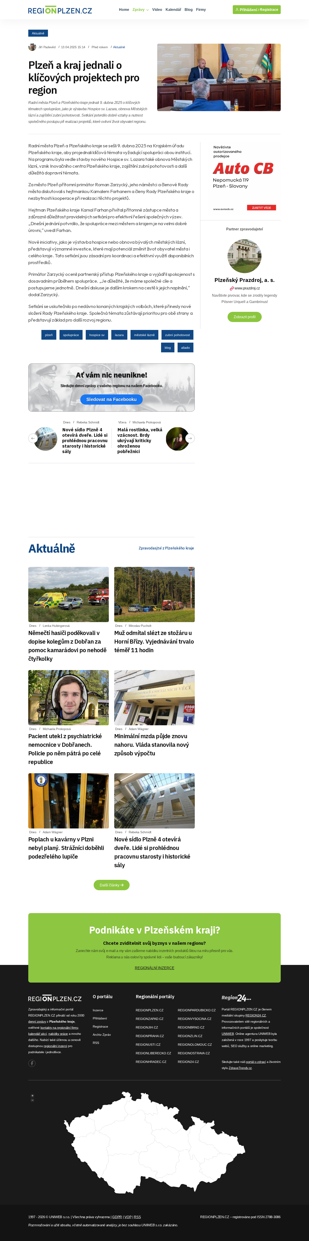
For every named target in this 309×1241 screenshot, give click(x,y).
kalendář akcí (37, 1034)
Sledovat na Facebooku (111, 399)
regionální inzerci (55, 1046)
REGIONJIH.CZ (147, 1027)
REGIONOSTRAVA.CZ (194, 1053)
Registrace (269, 9)
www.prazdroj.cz (247, 288)
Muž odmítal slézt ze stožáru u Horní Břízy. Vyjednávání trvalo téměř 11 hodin (154, 641)
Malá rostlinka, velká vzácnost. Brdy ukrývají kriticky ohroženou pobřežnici (139, 440)
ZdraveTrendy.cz (240, 1068)
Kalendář (173, 10)
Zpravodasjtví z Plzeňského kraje (166, 548)
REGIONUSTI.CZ (148, 1044)
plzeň (49, 335)
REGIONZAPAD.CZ (150, 1019)
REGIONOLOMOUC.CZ (195, 1044)
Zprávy (139, 10)
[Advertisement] (111, 498)
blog (168, 347)
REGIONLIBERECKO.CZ (153, 1053)
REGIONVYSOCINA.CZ (195, 1019)
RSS (96, 1043)
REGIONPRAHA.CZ (150, 1036)
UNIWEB (228, 1034)
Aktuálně (38, 33)
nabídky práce (58, 1034)
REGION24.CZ (188, 1062)
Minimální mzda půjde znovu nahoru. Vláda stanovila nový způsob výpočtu (151, 744)
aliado (185, 347)
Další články (110, 885)
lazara (119, 335)
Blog (189, 10)
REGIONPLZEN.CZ (150, 1010)
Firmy (201, 10)
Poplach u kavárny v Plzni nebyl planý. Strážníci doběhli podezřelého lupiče (66, 847)
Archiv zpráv (102, 1034)
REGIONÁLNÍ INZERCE (154, 968)
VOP (127, 1217)
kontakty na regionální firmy (59, 1027)
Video (157, 10)
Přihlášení (100, 1018)
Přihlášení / (249, 10)
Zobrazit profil (245, 317)
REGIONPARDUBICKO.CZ (197, 1010)
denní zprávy (37, 1021)
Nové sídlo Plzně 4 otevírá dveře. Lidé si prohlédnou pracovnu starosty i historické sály (84, 440)
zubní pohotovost (177, 335)
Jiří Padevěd (47, 47)
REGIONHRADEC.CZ (151, 1062)
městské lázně (144, 335)
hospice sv (97, 335)
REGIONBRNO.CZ (191, 1027)
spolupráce (71, 335)
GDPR (117, 1217)
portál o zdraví (256, 1062)
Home (124, 10)
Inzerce (98, 1010)
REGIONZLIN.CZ (190, 1036)
